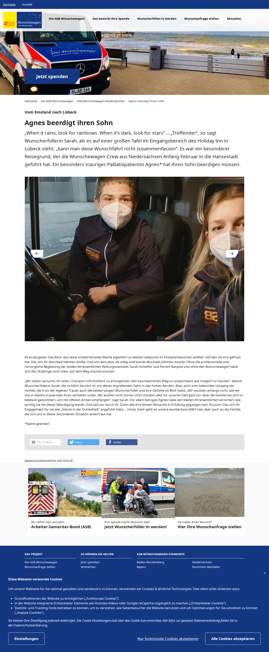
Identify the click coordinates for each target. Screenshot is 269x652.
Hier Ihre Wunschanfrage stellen (209, 526)
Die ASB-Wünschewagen (57, 101)
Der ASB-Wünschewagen (41, 562)
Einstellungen (26, 638)
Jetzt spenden (52, 76)
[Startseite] (22, 21)
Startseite (9, 4)
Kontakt (27, 4)
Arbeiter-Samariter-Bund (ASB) (61, 526)
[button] (45, 442)
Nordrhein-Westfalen (206, 567)
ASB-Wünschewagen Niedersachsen (101, 101)
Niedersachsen (202, 562)
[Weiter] (231, 254)
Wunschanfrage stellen (201, 18)
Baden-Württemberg (150, 562)
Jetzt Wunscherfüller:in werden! (135, 526)
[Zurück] (37, 254)
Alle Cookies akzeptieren (233, 638)
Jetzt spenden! (90, 562)
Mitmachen (88, 567)
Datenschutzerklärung (30, 625)
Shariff (68, 461)
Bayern (141, 567)
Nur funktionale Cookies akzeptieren (168, 638)
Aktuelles (234, 18)
